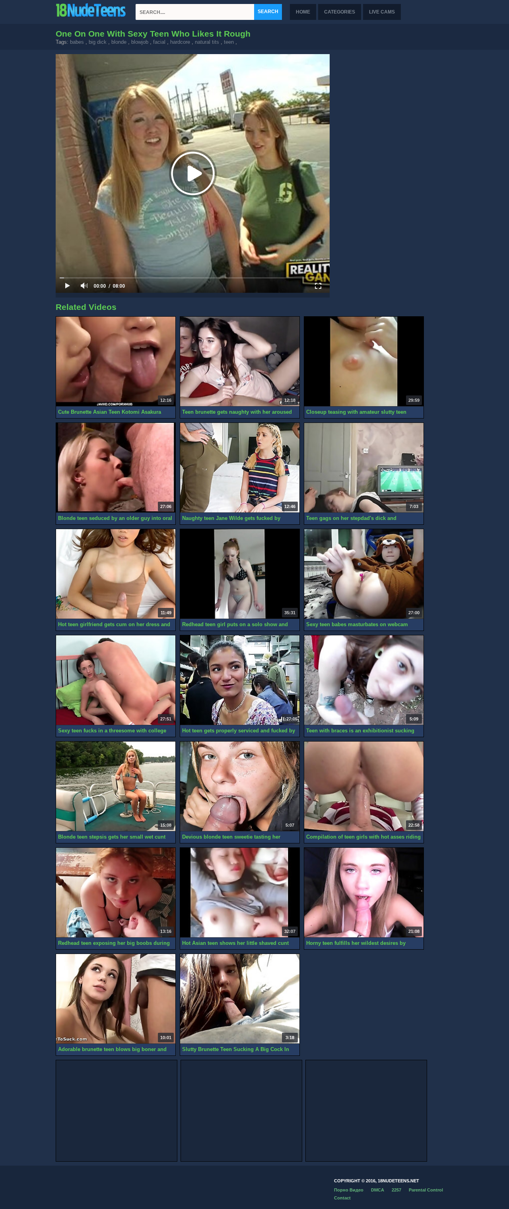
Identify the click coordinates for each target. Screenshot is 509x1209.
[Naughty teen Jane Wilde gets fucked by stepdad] (239, 468)
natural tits (207, 42)
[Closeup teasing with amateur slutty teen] (364, 362)
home (303, 12)
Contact (342, 1197)
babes (77, 42)
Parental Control (426, 1190)
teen (229, 42)
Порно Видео (348, 1190)
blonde (118, 42)
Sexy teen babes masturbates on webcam (357, 624)
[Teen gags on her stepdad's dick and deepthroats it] (364, 468)
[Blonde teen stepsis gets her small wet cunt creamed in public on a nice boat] (115, 786)
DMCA (377, 1190)
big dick (98, 42)
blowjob (139, 42)
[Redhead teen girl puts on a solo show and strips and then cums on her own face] (239, 574)
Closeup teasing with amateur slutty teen (356, 412)
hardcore (180, 42)
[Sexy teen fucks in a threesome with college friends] (115, 680)
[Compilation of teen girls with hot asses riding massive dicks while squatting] (364, 786)
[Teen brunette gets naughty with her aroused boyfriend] (239, 362)
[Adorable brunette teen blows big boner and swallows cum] (115, 999)
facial (159, 42)
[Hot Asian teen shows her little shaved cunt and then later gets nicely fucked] (239, 893)
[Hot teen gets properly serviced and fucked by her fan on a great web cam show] (239, 680)
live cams (382, 12)
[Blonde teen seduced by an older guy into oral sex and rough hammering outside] (115, 468)
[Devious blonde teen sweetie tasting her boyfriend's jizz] (239, 786)
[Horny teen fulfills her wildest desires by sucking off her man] (364, 893)
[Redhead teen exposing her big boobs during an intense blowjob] (115, 893)
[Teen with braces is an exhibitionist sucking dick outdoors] (364, 680)
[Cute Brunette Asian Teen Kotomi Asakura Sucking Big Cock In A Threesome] (115, 362)
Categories (339, 12)
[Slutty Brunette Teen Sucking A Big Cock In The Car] (239, 999)
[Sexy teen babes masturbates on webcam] (364, 574)
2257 (396, 1190)
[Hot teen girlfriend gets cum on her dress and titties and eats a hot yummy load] (115, 574)
